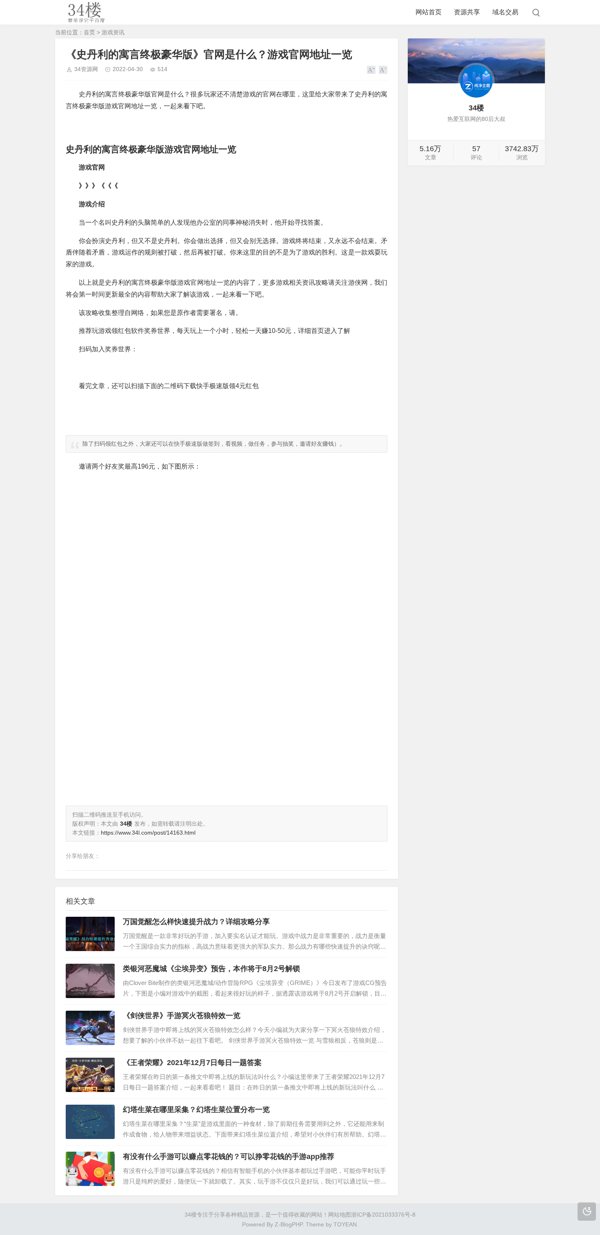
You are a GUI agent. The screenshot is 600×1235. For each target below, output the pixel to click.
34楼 (190, 1214)
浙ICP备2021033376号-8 (383, 1214)
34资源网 (86, 69)
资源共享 (467, 12)
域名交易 (505, 12)
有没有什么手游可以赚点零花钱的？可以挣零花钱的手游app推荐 (228, 1156)
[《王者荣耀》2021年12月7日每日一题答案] (90, 1075)
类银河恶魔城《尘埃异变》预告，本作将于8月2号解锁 (211, 969)
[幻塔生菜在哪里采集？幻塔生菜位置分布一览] (90, 1122)
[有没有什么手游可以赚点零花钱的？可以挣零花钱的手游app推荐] (90, 1169)
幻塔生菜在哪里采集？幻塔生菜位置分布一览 (196, 1109)
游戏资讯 (113, 32)
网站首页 (429, 12)
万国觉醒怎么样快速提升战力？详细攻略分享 (196, 922)
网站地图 (339, 1214)
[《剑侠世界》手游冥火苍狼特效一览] (90, 1028)
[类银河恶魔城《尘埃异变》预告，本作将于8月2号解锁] (90, 981)
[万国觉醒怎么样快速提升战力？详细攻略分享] (90, 934)
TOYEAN (345, 1224)
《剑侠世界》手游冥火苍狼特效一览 (181, 1016)
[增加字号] (371, 70)
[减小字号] (383, 70)
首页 (89, 32)
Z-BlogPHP (288, 1224)
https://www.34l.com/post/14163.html (148, 832)
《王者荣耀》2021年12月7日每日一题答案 (192, 1063)
